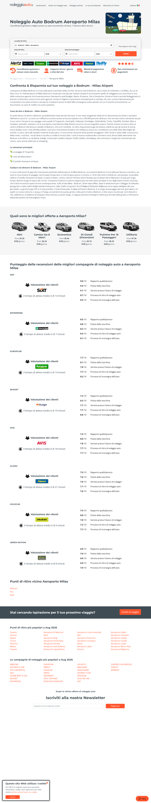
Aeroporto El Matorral (53, 632)
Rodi (12, 595)
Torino (13, 640)
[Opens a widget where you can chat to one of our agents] (142, 799)
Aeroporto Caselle (119, 638)
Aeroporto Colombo (120, 635)
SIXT (79, 681)
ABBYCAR (14, 664)
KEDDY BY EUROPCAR (53, 681)
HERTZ (46, 673)
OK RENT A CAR (84, 673)
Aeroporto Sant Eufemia (54, 646)
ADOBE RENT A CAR (18, 675)
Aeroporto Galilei (118, 632)
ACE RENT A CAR (17, 667)
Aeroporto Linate (118, 643)
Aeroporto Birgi (50, 638)
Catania (13, 632)
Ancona (80, 649)
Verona (13, 635)
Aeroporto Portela (52, 643)
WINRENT (115, 670)
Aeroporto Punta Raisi (53, 640)
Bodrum (13, 588)
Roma (79, 643)
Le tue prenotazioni (93, 5)
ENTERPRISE (15, 681)
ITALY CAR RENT (51, 678)
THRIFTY (114, 667)
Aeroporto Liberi (84, 646)
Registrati (115, 706)
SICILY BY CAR (83, 678)
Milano (13, 646)
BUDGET (14, 678)
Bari (79, 635)
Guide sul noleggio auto (57, 5)
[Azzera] (111, 45)
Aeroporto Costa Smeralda (89, 632)
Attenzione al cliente (111, 5)
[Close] (47, 783)
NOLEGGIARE (83, 670)
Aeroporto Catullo (119, 640)
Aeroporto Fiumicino (86, 638)
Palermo (14, 643)
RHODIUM (81, 675)
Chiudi (12, 797)
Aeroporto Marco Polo (121, 646)
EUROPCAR (48, 664)
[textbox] (63, 45)
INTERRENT (49, 675)
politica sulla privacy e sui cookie (24, 792)
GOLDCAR (48, 670)
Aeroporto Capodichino (54, 649)
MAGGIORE (82, 667)
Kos (11, 591)
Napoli (13, 638)
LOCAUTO (81, 664)
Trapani (13, 649)
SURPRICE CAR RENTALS (121, 664)
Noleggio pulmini (76, 5)
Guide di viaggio (130, 612)
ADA (12, 673)
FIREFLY (47, 667)
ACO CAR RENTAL (17, 670)
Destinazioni (41, 5)
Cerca (126, 53)
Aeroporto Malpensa (120, 649)
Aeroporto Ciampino (86, 640)
